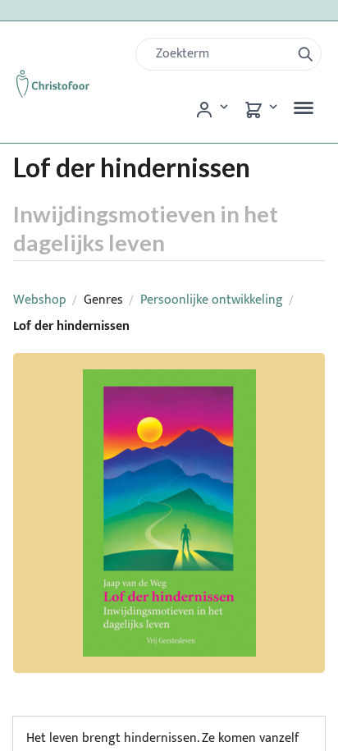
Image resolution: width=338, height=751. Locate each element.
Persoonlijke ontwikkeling (211, 300)
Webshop (39, 300)
